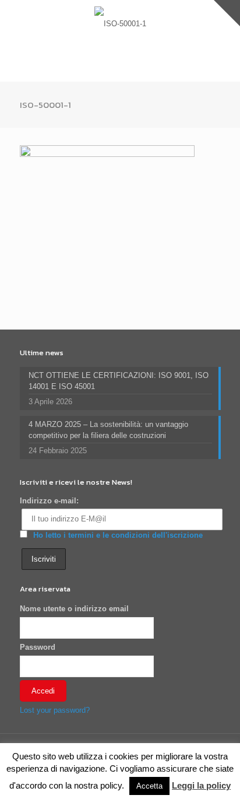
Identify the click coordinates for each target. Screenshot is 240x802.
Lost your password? (55, 710)
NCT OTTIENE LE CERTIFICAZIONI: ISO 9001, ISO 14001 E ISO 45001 (119, 381)
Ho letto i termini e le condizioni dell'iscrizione (118, 535)
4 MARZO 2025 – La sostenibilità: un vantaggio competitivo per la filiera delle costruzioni (108, 430)
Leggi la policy (201, 785)
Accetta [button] (149, 786)
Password (37, 647)
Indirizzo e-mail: (49, 500)
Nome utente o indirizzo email (74, 608)
